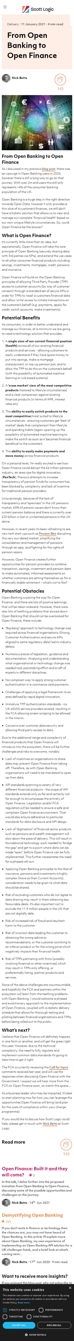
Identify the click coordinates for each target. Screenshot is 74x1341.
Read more (24, 1302)
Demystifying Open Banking (32, 1215)
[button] (37, 1335)
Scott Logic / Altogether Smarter (38, 9)
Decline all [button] (54, 1325)
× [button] (70, 1288)
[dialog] (37, 1312)
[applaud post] (60, 79)
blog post (48, 169)
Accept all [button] (19, 1325)
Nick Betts (19, 78)
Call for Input (58, 1067)
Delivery (13, 24)
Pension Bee (47, 533)
